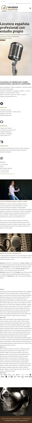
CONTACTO (2, 40)
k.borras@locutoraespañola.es (7, 174)
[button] (0, 378)
